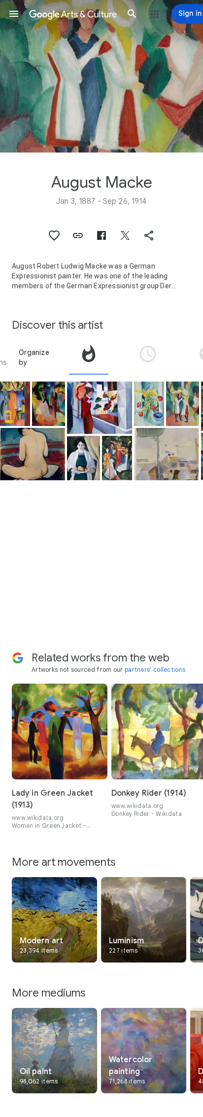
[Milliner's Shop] (99, 408)
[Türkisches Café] (15, 404)
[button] (14, 14)
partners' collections (155, 669)
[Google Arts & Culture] (73, 14)
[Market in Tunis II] (166, 454)
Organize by (34, 357)
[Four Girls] (117, 458)
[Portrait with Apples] (83, 458)
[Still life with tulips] (149, 404)
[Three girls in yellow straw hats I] (182, 404)
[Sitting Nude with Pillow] (32, 454)
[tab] (88, 357)
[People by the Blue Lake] (48, 404)
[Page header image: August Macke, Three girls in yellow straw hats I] (101, 76)
